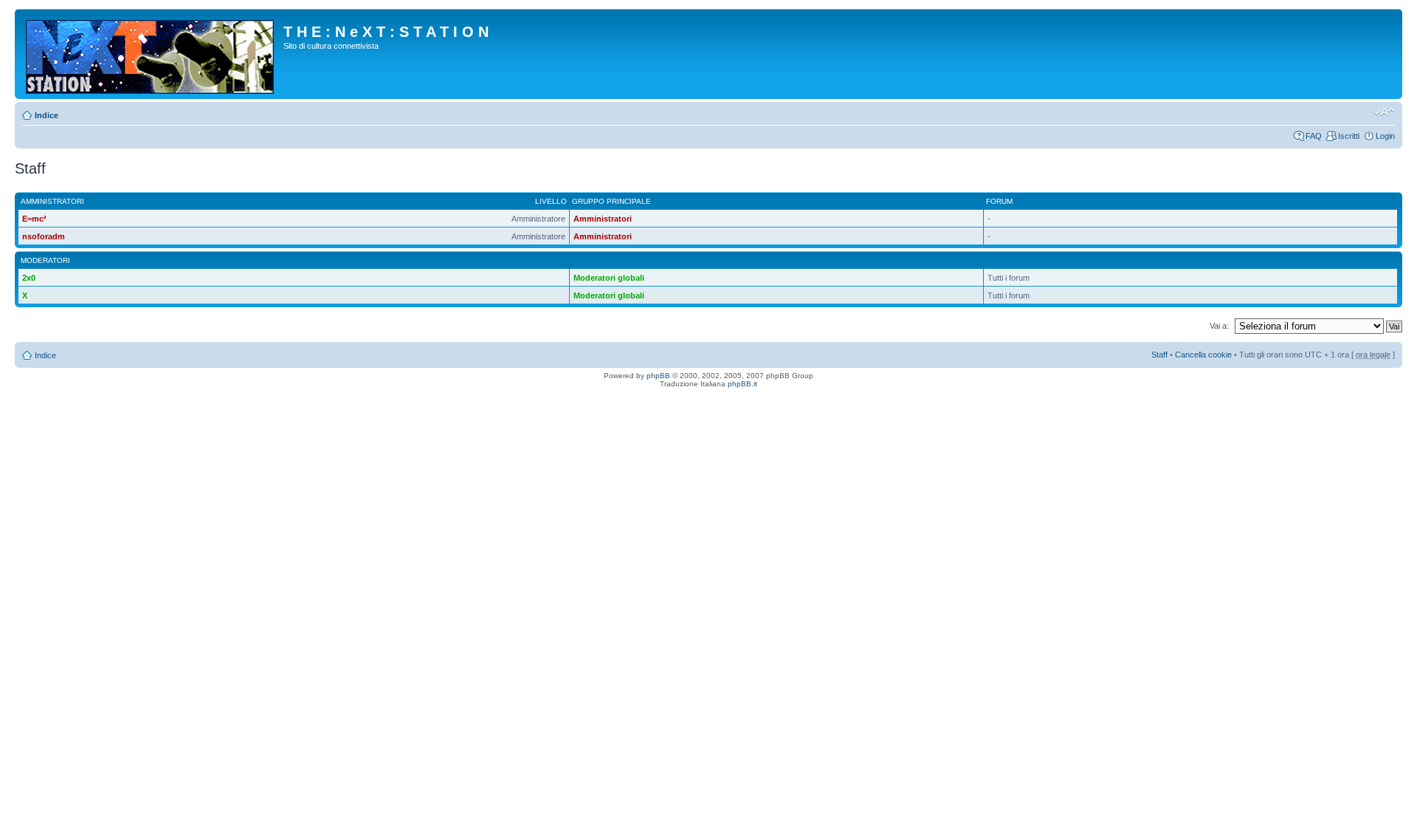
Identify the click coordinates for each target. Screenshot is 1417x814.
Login (1385, 135)
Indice (46, 115)
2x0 (28, 277)
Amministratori (602, 218)
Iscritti (1348, 135)
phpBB (658, 376)
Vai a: (1219, 325)
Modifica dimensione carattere (1384, 112)
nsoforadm (43, 236)
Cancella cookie (1203, 354)
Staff (1159, 354)
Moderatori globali (608, 277)
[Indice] (150, 54)
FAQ (1314, 135)
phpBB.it (742, 384)
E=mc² (34, 218)
